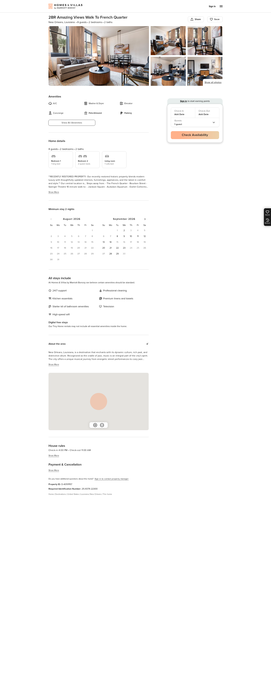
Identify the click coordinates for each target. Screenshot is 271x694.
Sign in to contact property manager (112, 479)
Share (198, 19)
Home (51, 494)
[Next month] (145, 219)
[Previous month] (51, 219)
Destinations (60, 494)
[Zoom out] (102, 425)
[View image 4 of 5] (168, 71)
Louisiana (84, 494)
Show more (54, 192)
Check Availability (195, 135)
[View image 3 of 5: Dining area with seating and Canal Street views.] (205, 40)
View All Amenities (72, 122)
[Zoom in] (95, 425)
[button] (124, 230)
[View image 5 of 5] (205, 71)
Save (217, 19)
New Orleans (95, 494)
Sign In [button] (212, 6)
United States (73, 494)
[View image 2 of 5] (168, 40)
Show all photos (213, 82)
